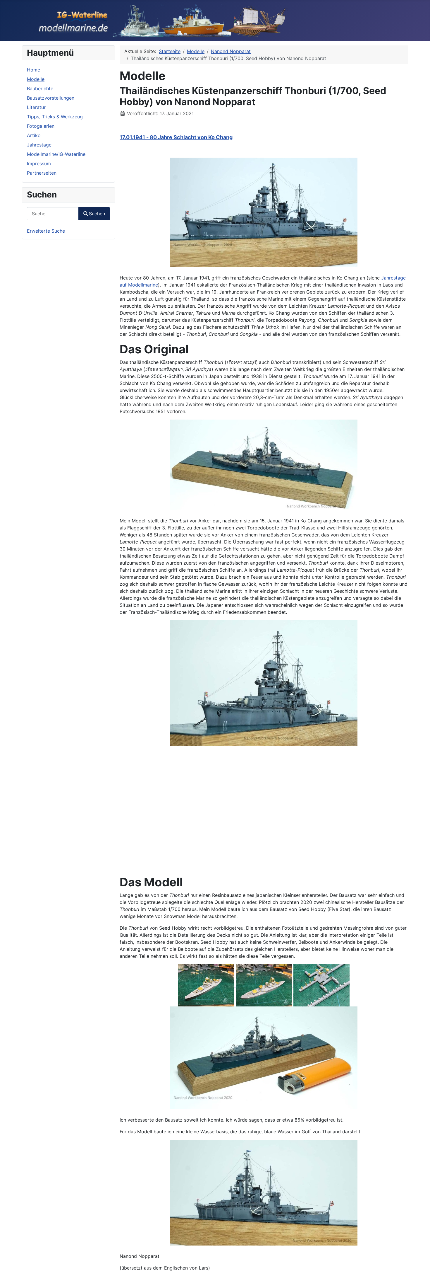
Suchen (97, 214)
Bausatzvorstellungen (50, 98)
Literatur (36, 107)
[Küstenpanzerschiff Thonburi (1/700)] (263, 212)
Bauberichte (40, 88)
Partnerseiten (41, 173)
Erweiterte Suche (46, 231)
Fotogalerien (40, 126)
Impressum (39, 163)
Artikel (34, 135)
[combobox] (53, 213)
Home (33, 70)
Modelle (35, 79)
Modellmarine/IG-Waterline (56, 154)
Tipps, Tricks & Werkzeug (55, 117)
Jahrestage (39, 145)
